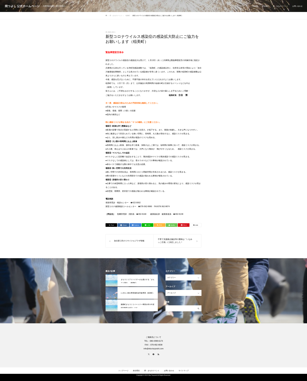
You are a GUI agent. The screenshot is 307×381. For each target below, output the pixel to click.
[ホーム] (106, 15)
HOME (255, 6)
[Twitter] (149, 354)
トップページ (123, 371)
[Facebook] (153, 354)
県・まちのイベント (280, 6)
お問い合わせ (297, 6)
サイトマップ (184, 371)
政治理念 (265, 6)
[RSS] (158, 354)
